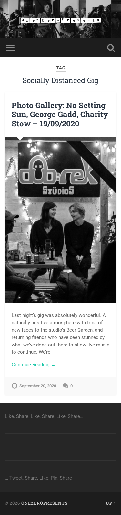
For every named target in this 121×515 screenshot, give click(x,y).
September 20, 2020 (37, 385)
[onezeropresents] (60, 19)
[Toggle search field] (111, 47)
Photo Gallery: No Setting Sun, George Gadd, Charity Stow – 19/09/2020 (60, 114)
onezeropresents (44, 503)
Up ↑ (111, 503)
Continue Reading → (33, 365)
